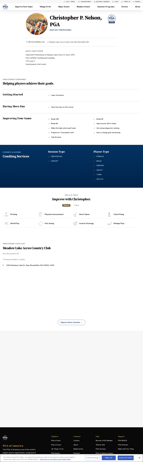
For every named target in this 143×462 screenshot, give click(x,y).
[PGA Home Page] (5, 6)
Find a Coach (55, 440)
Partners (77, 453)
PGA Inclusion (123, 445)
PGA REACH (122, 440)
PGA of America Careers (104, 453)
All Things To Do (57, 449)
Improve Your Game (24, 7)
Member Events (83, 7)
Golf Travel (70, 1)
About (137, 7)
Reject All (108, 458)
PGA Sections (101, 449)
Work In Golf (100, 445)
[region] (71, 458)
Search (137, 1)
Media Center (78, 449)
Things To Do (45, 7)
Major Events (63, 7)
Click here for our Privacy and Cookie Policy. (55, 460)
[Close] (139, 457)
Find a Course (56, 445)
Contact (77, 440)
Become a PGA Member (104, 440)
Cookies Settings (92, 458)
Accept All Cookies (125, 458)
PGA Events (55, 453)
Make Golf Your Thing (126, 449)
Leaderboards (86, 1)
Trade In (125, 1)
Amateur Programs (105, 7)
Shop (115, 1)
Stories (124, 7)
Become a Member (103, 1)
